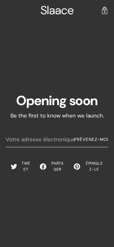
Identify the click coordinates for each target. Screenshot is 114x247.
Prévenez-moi (91, 139)
